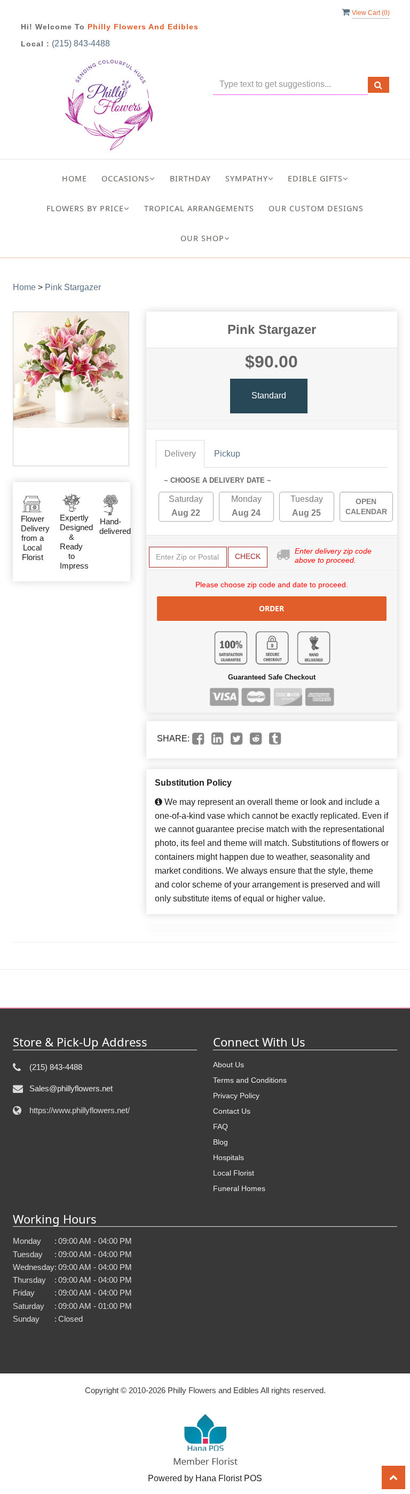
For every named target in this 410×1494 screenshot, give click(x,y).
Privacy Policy (236, 1095)
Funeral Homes (239, 1188)
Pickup (227, 453)
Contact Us (231, 1111)
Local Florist (233, 1173)
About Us (228, 1064)
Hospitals (228, 1157)
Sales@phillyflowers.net (71, 1088)
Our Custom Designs (316, 208)
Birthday (190, 178)
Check (248, 556)
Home (74, 178)
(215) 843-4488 (81, 43)
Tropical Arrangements (199, 208)
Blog (220, 1142)
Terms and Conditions (250, 1080)
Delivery (180, 453)
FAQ (220, 1126)
